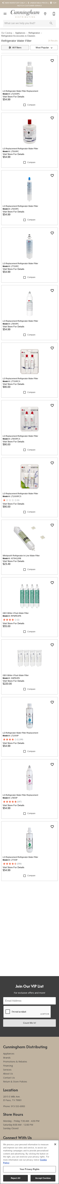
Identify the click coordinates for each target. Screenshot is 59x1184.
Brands (7, 1057)
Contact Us (9, 1077)
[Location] (45, 14)
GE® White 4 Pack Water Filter (16, 613)
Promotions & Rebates (15, 1061)
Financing (8, 1065)
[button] (5, 14)
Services (7, 1069)
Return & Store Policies (15, 1081)
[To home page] (25, 14)
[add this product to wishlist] (52, 60)
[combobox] (44, 47)
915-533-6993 (18, 1106)
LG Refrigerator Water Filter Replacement (20, 91)
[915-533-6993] (54, 14)
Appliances (20, 33)
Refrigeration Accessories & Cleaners (18, 36)
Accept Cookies (43, 1178)
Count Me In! (29, 1023)
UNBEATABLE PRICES (38, 3)
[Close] (55, 1144)
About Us (8, 1073)
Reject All (15, 1178)
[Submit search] (51, 23)
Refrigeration (34, 33)
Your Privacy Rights (29, 1169)
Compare (31, 105)
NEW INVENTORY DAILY (14, 3)
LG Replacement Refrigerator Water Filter (20, 149)
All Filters (16, 47)
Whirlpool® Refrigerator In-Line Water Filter (21, 556)
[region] (29, 1162)
